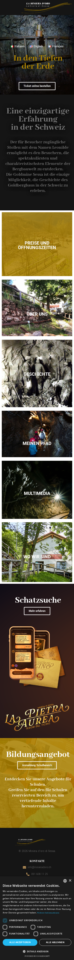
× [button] (70, 880)
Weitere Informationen (48, 913)
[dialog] (37, 918)
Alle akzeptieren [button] (20, 942)
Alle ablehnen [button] (55, 942)
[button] (37, 951)
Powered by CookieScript (37, 956)
